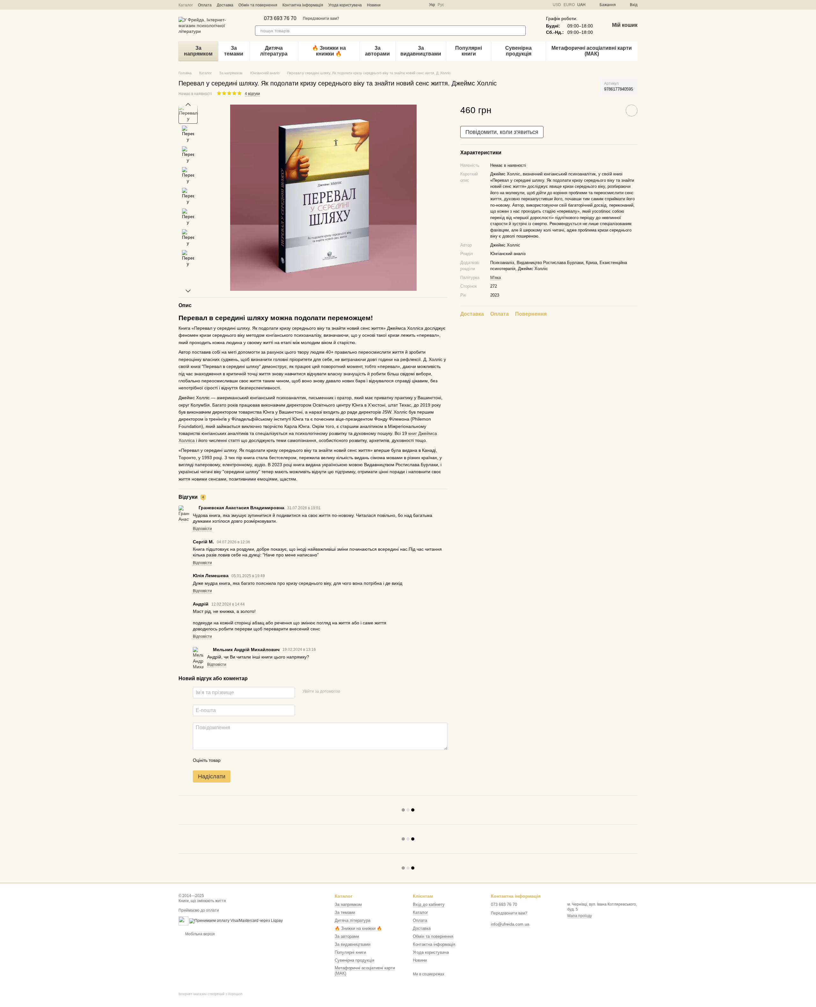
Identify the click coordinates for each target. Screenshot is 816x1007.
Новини (374, 5)
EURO (569, 5)
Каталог (185, 5)
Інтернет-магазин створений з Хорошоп (210, 994)
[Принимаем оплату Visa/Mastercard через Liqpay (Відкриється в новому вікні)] (236, 920)
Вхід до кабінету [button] (429, 904)
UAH (581, 5)
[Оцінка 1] (231, 760)
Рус (441, 5)
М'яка (495, 277)
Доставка (225, 5)
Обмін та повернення (257, 5)
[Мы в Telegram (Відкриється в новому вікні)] (404, 4)
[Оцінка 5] (272, 760)
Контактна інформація (302, 5)
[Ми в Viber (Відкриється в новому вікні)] (412, 4)
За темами (233, 50)
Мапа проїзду (579, 916)
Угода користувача (345, 5)
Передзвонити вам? (321, 18)
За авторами (377, 50)
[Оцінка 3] (251, 760)
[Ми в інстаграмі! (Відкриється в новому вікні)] (397, 4)
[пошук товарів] (520, 31)
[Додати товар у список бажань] (632, 110)
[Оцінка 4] (262, 760)
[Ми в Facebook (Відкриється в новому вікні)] (389, 4)
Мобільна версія (199, 934)
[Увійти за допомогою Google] (357, 691)
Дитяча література (274, 50)
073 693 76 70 (280, 18)
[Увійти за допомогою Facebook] (347, 691)
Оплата (205, 5)
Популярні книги (468, 50)
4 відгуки (252, 94)
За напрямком (198, 50)
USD (557, 5)
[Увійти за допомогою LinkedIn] (367, 691)
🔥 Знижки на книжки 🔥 (329, 50)
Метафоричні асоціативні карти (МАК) (591, 50)
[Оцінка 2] (241, 760)
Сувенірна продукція (518, 50)
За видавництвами (420, 50)
